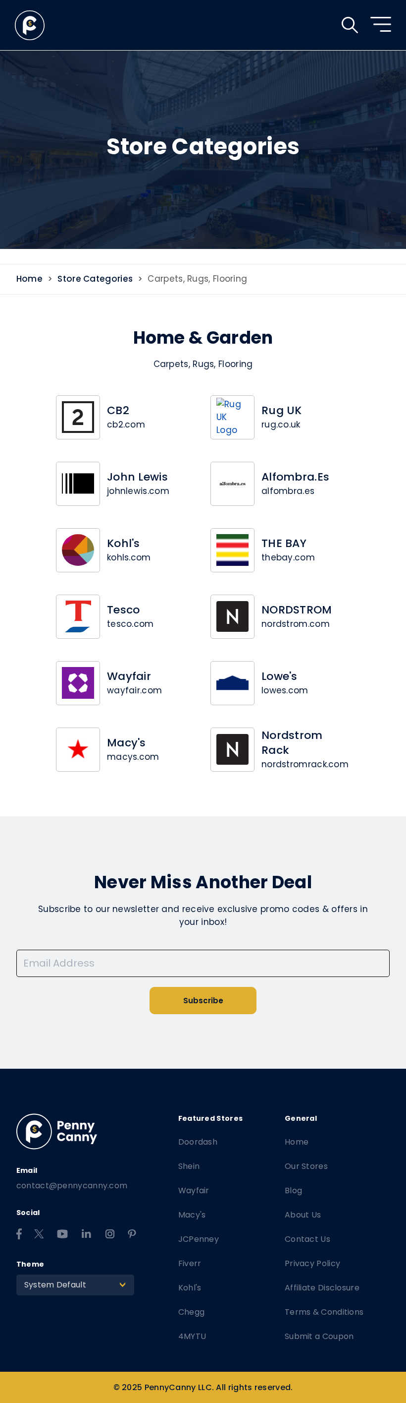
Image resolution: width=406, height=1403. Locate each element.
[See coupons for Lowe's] (232, 683)
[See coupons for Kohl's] (78, 550)
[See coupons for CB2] (78, 417)
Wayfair (193, 1190)
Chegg (191, 1312)
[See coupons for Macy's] (78, 750)
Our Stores (306, 1166)
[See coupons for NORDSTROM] (232, 617)
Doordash (197, 1142)
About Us (303, 1214)
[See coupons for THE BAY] (232, 550)
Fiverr (190, 1263)
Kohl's (190, 1287)
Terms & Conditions (324, 1312)
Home (29, 279)
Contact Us (307, 1239)
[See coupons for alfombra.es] (232, 484)
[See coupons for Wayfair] (78, 683)
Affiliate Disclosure (322, 1287)
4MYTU (192, 1336)
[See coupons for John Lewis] (78, 484)
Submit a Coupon (319, 1336)
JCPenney (198, 1239)
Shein (189, 1166)
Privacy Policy (312, 1263)
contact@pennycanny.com (72, 1185)
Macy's (192, 1214)
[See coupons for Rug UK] (232, 417)
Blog (293, 1190)
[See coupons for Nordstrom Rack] (232, 750)
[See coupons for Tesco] (78, 617)
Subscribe (203, 1000)
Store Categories (95, 279)
